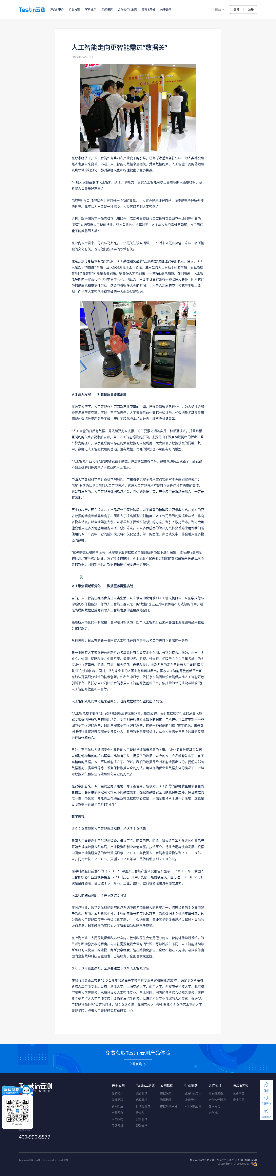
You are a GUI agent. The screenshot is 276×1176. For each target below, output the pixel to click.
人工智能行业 (192, 1106)
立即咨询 (136, 1064)
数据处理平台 (168, 1106)
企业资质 (238, 1100)
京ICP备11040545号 (246, 1160)
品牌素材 (117, 1125)
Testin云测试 (50, 1160)
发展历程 (117, 1100)
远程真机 (141, 1100)
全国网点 (117, 1112)
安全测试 (141, 1119)
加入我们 (214, 1106)
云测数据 (63, 1160)
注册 (251, 9)
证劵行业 (190, 1100)
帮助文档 (141, 1125)
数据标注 (166, 1100)
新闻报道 (107, 9)
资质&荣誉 (148, 9)
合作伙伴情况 (217, 1100)
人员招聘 (117, 1119)
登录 (236, 9)
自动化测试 (143, 1106)
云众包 (140, 1112)
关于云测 (166, 9)
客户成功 (90, 9)
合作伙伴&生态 (127, 9)
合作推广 (214, 1112)
